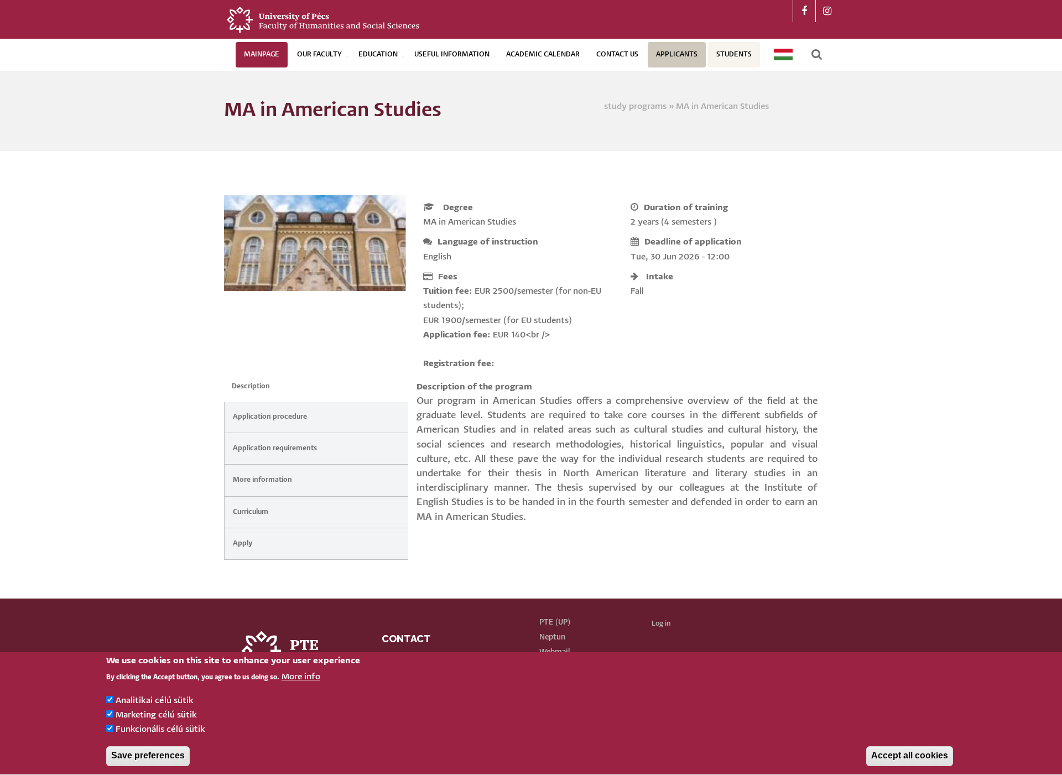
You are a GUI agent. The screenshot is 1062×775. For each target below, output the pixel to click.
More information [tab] (262, 479)
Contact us (617, 54)
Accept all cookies (909, 756)
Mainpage (261, 54)
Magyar (783, 54)
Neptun (552, 637)
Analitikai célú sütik (155, 700)
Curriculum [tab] (250, 512)
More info (301, 677)
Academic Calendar (543, 54)
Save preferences (148, 756)
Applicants (676, 54)
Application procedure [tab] (270, 416)
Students (734, 54)
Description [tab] (251, 386)
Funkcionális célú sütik (160, 730)
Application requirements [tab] (275, 448)
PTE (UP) (554, 622)
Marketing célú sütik (156, 715)
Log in (661, 623)
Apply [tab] (242, 543)
